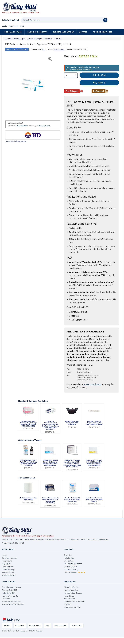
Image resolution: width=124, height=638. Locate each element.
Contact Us (68, 561)
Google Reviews (74, 572)
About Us (67, 555)
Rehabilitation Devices (73, 593)
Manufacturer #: (73, 49)
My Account (13, 26)
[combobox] (71, 75)
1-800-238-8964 (10, 20)
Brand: (51, 49)
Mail (68, 375)
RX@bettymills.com (84, 372)
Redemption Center (10, 596)
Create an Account (9, 558)
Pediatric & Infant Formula (74, 601)
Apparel (83, 32)
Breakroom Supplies (72, 607)
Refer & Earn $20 (9, 593)
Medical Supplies (13, 32)
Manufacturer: (36, 49)
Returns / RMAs (8, 572)
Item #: (9, 49)
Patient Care (69, 596)
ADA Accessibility (71, 569)
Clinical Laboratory (63, 32)
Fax (68, 369)
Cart (22, 26)
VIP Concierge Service (73, 564)
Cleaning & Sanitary (37, 32)
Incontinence (69, 599)
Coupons (6, 599)
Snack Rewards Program (12, 587)
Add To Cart (99, 75)
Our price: (70, 56)
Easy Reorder (7, 566)
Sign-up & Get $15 (9, 590)
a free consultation (92, 384)
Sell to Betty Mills (71, 566)
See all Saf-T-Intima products (16, 141)
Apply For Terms (8, 575)
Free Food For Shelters (11, 601)
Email (69, 372)
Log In (4, 26)
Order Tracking (8, 569)
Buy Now (98, 82)
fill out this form (44, 126)
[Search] (105, 20)
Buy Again (6, 564)
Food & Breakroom (102, 32)
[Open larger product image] (32, 85)
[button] (7, 85)
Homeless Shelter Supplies (13, 604)
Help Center (69, 558)
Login (4, 555)
